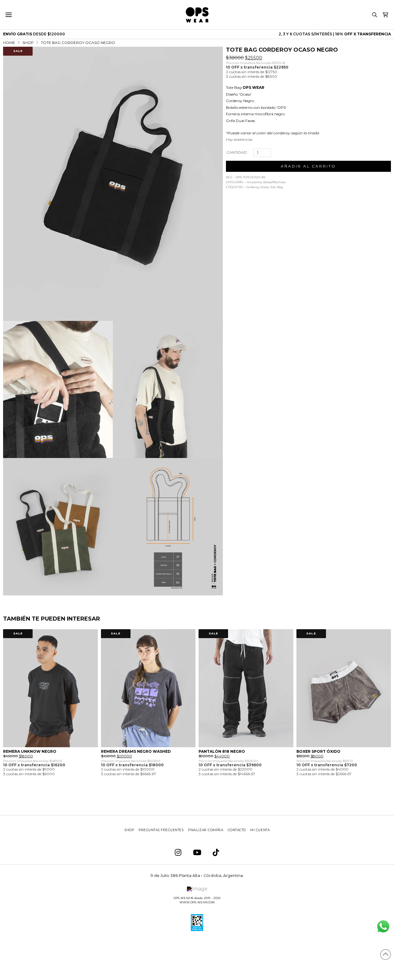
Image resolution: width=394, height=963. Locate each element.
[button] (8, 15)
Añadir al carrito (308, 166)
